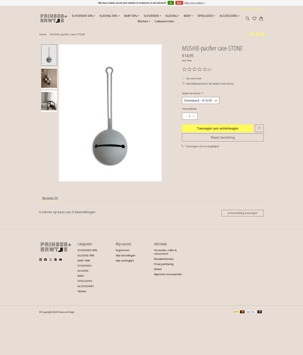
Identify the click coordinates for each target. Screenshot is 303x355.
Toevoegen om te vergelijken (202, 146)
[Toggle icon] (247, 18)
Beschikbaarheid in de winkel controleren (210, 83)
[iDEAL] (236, 312)
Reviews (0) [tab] (50, 198)
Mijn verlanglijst (125, 260)
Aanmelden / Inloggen (252, 9)
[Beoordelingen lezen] (195, 69)
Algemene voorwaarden (168, 274)
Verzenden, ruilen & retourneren (165, 251)
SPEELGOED (85, 281)
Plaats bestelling (223, 137)
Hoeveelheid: (189, 108)
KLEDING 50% (86, 255)
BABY (81, 275)
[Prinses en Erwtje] (53, 18)
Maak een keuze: (192, 93)
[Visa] (248, 312)
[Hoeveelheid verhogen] (193, 116)
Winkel (157, 269)
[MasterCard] (242, 312)
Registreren (122, 250)
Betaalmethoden (164, 259)
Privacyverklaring (164, 264)
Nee (179, 3)
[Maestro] (259, 312)
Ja (171, 3)
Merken (82, 291)
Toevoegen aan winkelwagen (217, 128)
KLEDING (83, 270)
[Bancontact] (254, 312)
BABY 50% (84, 260)
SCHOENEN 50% (87, 250)
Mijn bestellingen (125, 255)
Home (42, 34)
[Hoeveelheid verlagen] (185, 116)
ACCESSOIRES (86, 286)
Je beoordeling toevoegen (242, 213)
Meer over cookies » (195, 3)
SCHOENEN (84, 265)
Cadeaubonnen (164, 21)
